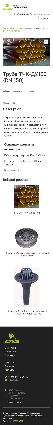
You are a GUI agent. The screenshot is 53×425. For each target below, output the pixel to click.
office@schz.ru (43, 14)
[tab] (26, 103)
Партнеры (10, 355)
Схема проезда (14, 402)
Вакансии (10, 366)
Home (5, 28)
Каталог (13, 28)
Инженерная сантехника (29, 28)
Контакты (10, 370)
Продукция (10, 351)
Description (10, 103)
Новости (9, 362)
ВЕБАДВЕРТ (18, 421)
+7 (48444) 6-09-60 (22, 14)
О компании (11, 347)
